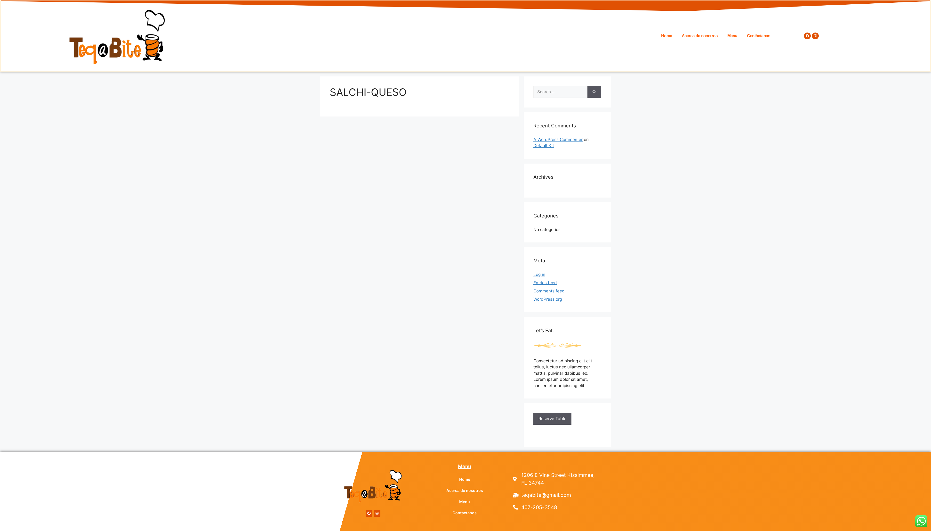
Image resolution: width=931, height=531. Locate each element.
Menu (732, 35)
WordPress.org (547, 299)
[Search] (594, 92)
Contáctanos (758, 35)
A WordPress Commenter (558, 139)
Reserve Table (552, 418)
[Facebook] (807, 36)
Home (666, 35)
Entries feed (545, 282)
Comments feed (549, 291)
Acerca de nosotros (700, 35)
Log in (539, 274)
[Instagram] (815, 36)
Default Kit (543, 145)
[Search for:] (560, 92)
